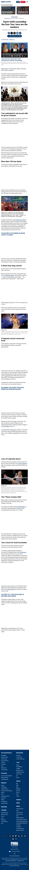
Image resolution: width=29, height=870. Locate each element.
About (18, 806)
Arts (2, 823)
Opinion (18, 799)
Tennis (17, 796)
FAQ (17, 816)
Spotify (13, 839)
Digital (17, 765)
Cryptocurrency (4, 789)
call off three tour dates (19, 220)
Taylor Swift (4, 68)
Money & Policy (4, 777)
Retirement (4, 767)
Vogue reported (22, 463)
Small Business (4, 779)
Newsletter (25, 836)
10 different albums (9, 275)
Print (17, 33)
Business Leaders (5, 796)
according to (8, 375)
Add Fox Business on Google (15, 36)
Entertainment (14, 17)
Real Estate (19, 753)
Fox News (18, 824)
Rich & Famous (4, 814)
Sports (18, 781)
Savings (3, 762)
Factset (13, 859)
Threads (14, 33)
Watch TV (23, 1)
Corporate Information (21, 819)
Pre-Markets (4, 801)
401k (2, 766)
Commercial (19, 757)
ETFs (2, 794)
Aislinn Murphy (5, 39)
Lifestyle (3, 810)
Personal (18, 755)
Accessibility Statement (21, 823)
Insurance (3, 764)
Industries (3, 798)
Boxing (17, 790)
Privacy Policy (19, 814)
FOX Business (22, 552)
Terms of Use (19, 812)
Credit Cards (4, 759)
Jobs (17, 810)
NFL (17, 783)
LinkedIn (19, 836)
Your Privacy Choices (15, 851)
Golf (17, 794)
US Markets (4, 787)
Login (18, 1)
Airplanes (3, 819)
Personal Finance (6, 753)
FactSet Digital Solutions (11, 860)
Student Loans (4, 757)
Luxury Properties (20, 759)
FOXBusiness (12, 39)
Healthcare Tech (20, 772)
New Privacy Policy (14, 849)
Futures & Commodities (6, 790)
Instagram (10, 836)
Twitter (11, 33)
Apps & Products (20, 830)
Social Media (19, 766)
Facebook (9, 33)
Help (14, 853)
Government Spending (6, 775)
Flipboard (16, 836)
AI (16, 775)
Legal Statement (20, 860)
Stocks (2, 785)
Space (17, 777)
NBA (17, 785)
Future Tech (19, 774)
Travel (2, 816)
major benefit (10, 589)
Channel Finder (19, 808)
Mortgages (3, 755)
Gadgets (18, 768)
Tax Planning (4, 769)
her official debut (20, 506)
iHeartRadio (16, 839)
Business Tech (19, 770)
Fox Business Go (20, 828)
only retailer (6, 426)
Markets (3, 783)
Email (20, 33)
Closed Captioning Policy (22, 821)
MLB (17, 787)
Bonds (2, 792)
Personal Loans (4, 760)
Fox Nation (18, 826)
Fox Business (6, 1)
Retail (2, 799)
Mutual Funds (4, 803)
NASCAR (18, 789)
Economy (4, 773)
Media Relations (20, 817)
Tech (17, 762)
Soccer (18, 792)
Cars (2, 818)
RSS (22, 836)
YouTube (13, 836)
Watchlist (4, 807)
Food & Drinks (4, 821)
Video (18, 803)
